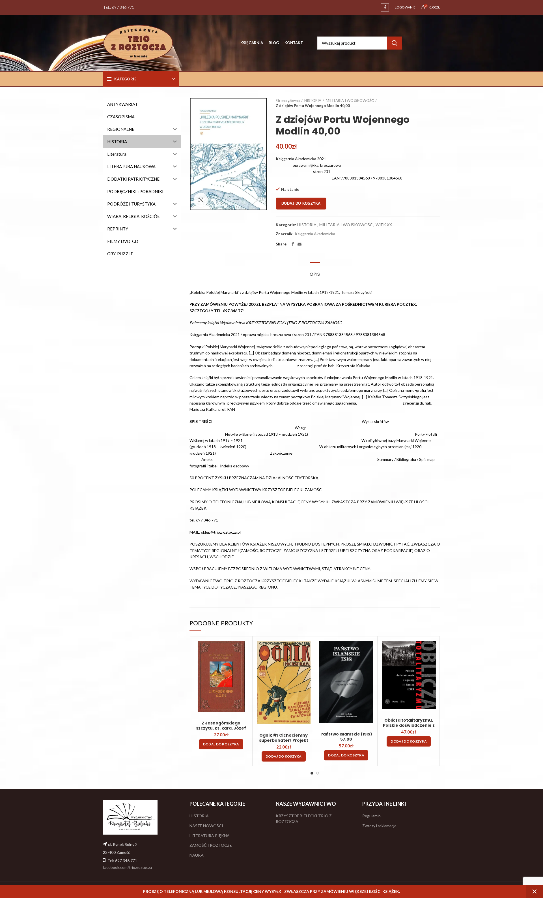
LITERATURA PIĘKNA (209, 835)
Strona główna (288, 100)
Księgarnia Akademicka (315, 234)
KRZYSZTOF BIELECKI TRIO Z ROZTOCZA (304, 818)
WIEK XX (384, 225)
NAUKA (196, 855)
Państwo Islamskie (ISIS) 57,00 (346, 736)
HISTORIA (312, 100)
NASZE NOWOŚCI (206, 825)
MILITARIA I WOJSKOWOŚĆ (350, 100)
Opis (315, 274)
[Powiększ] (201, 200)
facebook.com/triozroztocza (127, 867)
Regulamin (371, 815)
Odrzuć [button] (534, 891)
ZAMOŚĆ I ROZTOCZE (210, 845)
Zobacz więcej (244, 649)
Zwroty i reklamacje (379, 825)
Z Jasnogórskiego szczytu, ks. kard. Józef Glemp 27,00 (221, 728)
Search (394, 43)
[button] (221, 744)
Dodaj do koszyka (301, 203)
